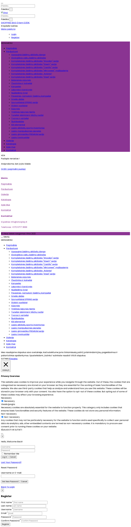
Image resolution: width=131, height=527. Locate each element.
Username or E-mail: (11, 472)
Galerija (10, 140)
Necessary (9, 401)
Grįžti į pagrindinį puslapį (13, 169)
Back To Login (8, 486)
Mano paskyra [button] (8, 29)
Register (15, 37)
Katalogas (11, 143)
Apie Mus (5, 204)
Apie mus (10, 147)
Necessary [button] (6, 397)
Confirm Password (10, 520)
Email (3, 513)
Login (13, 34)
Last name (6, 505)
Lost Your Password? (11, 462)
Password (6, 517)
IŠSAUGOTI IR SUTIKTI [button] (11, 429)
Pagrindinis (11, 48)
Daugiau (13, 358)
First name (6, 502)
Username (6, 509)
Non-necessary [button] (9, 413)
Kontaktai (11, 150)
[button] (15, 22)
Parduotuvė (12, 51)
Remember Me (11, 453)
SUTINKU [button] (5, 358)
